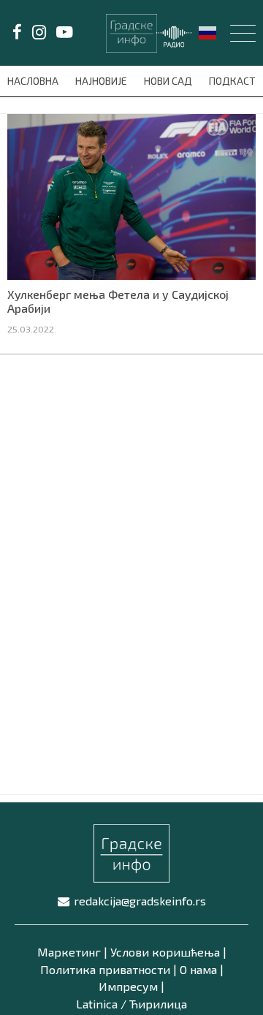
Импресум (128, 986)
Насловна (34, 81)
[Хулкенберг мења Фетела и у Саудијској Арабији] (131, 195)
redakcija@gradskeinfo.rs (140, 901)
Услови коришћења (165, 952)
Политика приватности (105, 969)
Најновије (102, 81)
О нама (198, 969)
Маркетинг (69, 952)
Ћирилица (158, 1004)
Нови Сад (169, 81)
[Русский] (208, 31)
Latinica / (101, 1004)
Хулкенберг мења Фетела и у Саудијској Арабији (118, 301)
